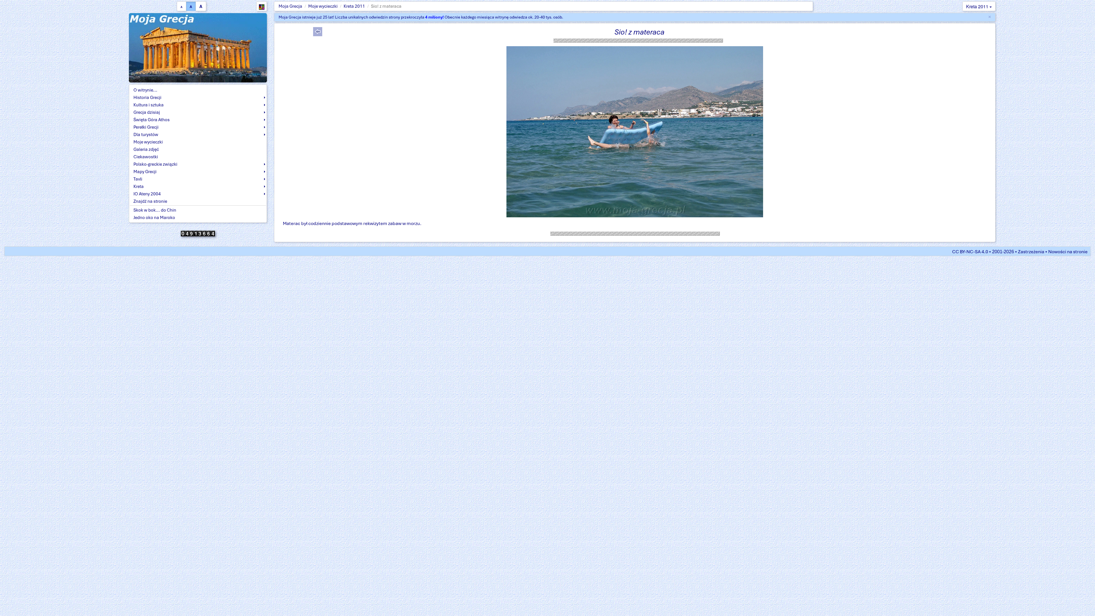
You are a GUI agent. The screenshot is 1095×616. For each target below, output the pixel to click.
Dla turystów (145, 134)
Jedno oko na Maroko (154, 217)
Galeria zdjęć (146, 149)
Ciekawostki (145, 157)
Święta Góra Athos (151, 120)
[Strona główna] (198, 47)
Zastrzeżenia (1031, 252)
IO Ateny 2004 (147, 194)
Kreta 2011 (354, 6)
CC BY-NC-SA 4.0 (970, 252)
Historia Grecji (147, 97)
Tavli (137, 179)
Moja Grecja (290, 6)
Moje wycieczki (323, 6)
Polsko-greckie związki (155, 164)
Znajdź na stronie (150, 201)
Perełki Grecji (146, 127)
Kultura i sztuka (148, 105)
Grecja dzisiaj (146, 112)
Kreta (138, 186)
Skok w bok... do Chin (154, 210)
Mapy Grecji (145, 172)
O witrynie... (145, 90)
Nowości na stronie (1068, 252)
